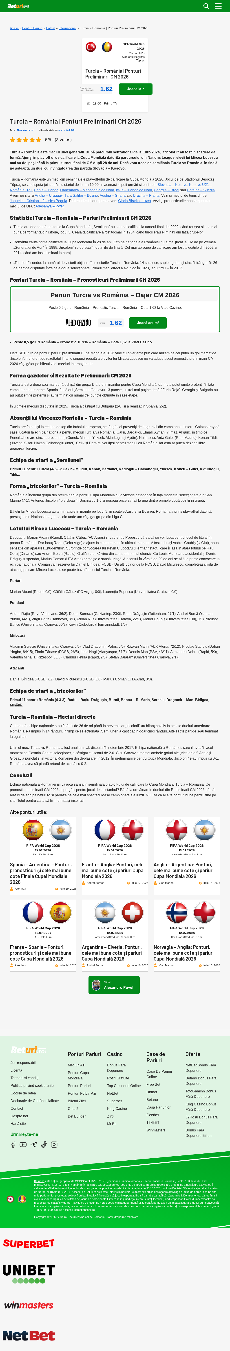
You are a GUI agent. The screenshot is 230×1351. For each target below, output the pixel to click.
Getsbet (152, 1115)
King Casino (117, 1109)
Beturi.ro (39, 1181)
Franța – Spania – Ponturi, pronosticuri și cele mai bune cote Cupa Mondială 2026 (40, 952)
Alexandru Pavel (25, 130)
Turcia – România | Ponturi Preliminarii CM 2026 (113, 73)
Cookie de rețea (23, 1093)
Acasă (14, 28)
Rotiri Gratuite (118, 1078)
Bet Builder (77, 1116)
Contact (17, 1108)
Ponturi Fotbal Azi (82, 1093)
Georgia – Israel (166, 190)
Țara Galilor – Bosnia (81, 195)
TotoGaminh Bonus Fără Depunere (201, 1093)
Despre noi (19, 1116)
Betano (152, 1100)
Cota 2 (73, 1109)
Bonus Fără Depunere (116, 1067)
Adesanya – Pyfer (49, 206)
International (67, 28)
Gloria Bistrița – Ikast (134, 201)
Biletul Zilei (77, 1101)
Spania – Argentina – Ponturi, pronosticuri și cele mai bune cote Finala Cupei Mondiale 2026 (41, 873)
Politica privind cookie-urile (32, 1085)
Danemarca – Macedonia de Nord (87, 190)
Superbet (114, 1101)
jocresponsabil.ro (84, 1210)
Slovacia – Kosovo (172, 185)
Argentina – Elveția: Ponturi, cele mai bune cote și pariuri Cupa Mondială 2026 (112, 952)
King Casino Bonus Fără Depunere (201, 1106)
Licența (16, 1070)
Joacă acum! (148, 323)
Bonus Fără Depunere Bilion (199, 1132)
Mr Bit (111, 1124)
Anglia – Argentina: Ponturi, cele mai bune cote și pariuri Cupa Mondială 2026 (184, 870)
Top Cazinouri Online (124, 1086)
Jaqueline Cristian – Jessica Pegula (38, 201)
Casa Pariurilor (158, 1107)
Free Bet (153, 1084)
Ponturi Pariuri (32, 28)
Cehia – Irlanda (46, 190)
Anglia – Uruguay (48, 195)
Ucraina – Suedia (201, 190)
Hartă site (18, 1124)
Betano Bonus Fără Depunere (201, 1080)
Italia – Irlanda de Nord (134, 190)
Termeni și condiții (25, 1078)
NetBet (112, 1093)
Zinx (110, 1116)
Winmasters (155, 1130)
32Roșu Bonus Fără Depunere (202, 1119)
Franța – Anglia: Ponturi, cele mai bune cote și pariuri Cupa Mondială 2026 (113, 870)
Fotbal (50, 28)
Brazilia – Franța (146, 195)
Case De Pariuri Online (159, 1074)
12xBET (152, 1122)
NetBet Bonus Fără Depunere (201, 1067)
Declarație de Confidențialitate (35, 1101)
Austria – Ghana (113, 195)
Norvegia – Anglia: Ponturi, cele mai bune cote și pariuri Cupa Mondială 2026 (184, 952)
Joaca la (134, 89)
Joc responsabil (23, 1063)
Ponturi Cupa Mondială (78, 1075)
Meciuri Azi (76, 1065)
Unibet (151, 1092)
